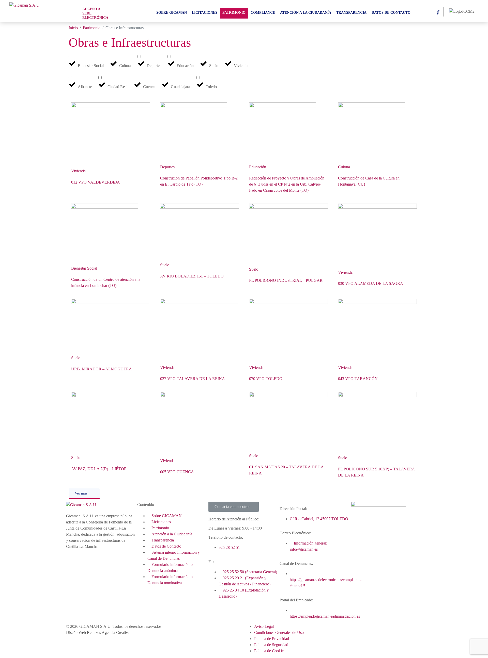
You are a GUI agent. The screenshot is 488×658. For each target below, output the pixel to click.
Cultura (344, 167)
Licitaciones (204, 12)
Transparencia (351, 12)
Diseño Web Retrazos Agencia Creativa (98, 632)
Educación (257, 167)
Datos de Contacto (391, 12)
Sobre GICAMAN (171, 12)
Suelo (164, 265)
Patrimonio (234, 12)
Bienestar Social (84, 268)
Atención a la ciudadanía (305, 12)
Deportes (167, 167)
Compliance (263, 12)
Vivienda (78, 171)
